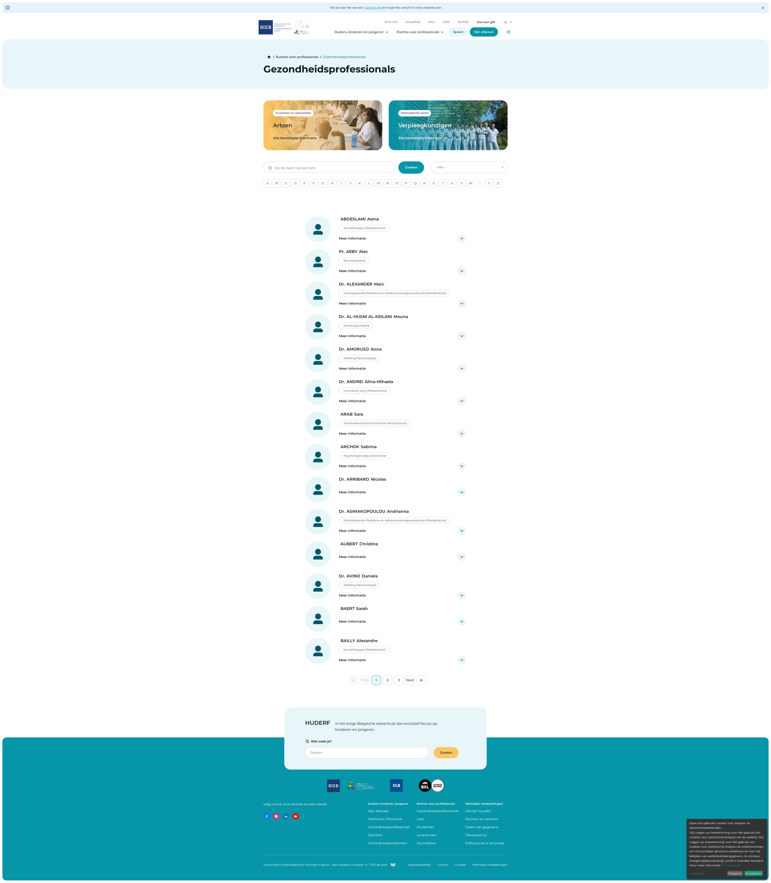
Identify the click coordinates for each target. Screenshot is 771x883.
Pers (431, 22)
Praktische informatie (385, 819)
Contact (442, 865)
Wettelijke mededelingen (490, 865)
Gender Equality (478, 811)
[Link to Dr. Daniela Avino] (385, 586)
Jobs (446, 22)
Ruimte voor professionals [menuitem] (418, 32)
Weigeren (735, 873)
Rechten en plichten (482, 819)
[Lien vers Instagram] (276, 816)
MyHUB (463, 22)
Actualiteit (413, 22)
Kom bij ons (373, 7)
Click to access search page (508, 32)
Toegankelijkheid (419, 865)
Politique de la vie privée (484, 843)
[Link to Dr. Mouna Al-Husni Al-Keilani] (385, 327)
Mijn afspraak (484, 32)
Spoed (458, 32)
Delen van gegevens (481, 827)
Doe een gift (486, 22)
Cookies (460, 865)
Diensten (375, 835)
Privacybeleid (730, 865)
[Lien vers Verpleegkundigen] (448, 125)
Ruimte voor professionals (297, 57)
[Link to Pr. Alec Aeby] (385, 262)
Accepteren (754, 873)
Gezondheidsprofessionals (389, 827)
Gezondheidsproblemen (387, 843)
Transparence (476, 835)
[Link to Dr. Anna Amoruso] (385, 360)
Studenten (425, 827)
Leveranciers (427, 835)
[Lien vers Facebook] (266, 816)
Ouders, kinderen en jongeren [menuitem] (359, 32)
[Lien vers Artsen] (322, 125)
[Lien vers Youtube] (295, 816)
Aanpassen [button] (697, 873)
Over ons (391, 22)
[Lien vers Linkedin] (286, 816)
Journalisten (426, 843)
